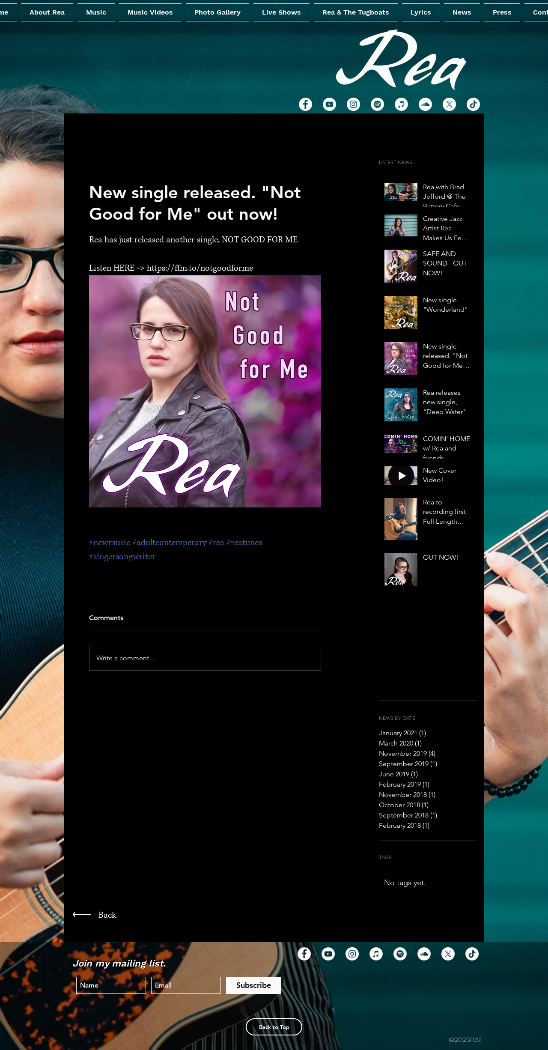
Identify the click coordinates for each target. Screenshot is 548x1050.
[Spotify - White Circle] (400, 954)
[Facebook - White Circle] (305, 104)
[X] (448, 954)
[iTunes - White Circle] (376, 954)
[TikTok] (472, 954)
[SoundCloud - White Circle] (424, 954)
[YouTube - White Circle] (328, 954)
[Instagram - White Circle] (352, 954)
